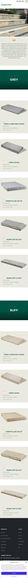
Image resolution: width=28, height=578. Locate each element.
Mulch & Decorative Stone (5, 538)
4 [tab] (26, 18)
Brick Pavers (3, 532)
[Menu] (26, 1)
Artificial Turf (3, 550)
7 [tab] (26, 24)
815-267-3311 (20, 1)
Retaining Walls (3, 544)
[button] (26, 562)
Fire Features (3, 541)
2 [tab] (26, 14)
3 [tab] (26, 16)
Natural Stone (3, 547)
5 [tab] (26, 20)
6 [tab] (26, 22)
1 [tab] (26, 12)
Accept (14, 573)
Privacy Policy (14, 576)
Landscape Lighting (4, 535)
